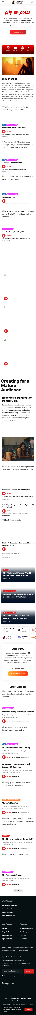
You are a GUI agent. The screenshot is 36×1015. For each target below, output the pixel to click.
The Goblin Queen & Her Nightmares (18, 360)
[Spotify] (22, 48)
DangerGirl (16, 721)
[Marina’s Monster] (18, 283)
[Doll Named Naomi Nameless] (18, 150)
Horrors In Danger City (11, 799)
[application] (4, 131)
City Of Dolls (12, 124)
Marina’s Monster (11, 295)
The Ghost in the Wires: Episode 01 (17, 839)
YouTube (15, 50)
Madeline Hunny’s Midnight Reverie (15, 232)
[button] (28, 1009)
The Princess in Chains (12, 875)
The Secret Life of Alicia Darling (14, 128)
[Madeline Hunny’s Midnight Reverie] (18, 219)
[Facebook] (8, 629)
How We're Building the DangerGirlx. (17, 399)
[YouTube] (15, 48)
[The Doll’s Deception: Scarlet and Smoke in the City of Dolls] (18, 530)
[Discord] (23, 637)
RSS (28, 50)
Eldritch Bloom (9, 327)
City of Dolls (10, 78)
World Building (9, 591)
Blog (5, 569)
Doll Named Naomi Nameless (13, 162)
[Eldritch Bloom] (18, 315)
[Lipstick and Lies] (18, 185)
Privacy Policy (10, 1009)
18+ (4, 124)
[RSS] (28, 48)
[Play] (4, 131)
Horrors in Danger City (15, 250)
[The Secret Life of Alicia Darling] (18, 115)
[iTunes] (8, 48)
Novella (6, 835)
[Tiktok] (8, 637)
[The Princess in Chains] (18, 862)
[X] (23, 629)
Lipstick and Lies (8, 197)
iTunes (8, 50)
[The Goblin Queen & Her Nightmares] (18, 348)
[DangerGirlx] (18, 2)
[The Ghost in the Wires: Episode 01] (18, 827)
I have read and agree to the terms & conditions (17, 976)
